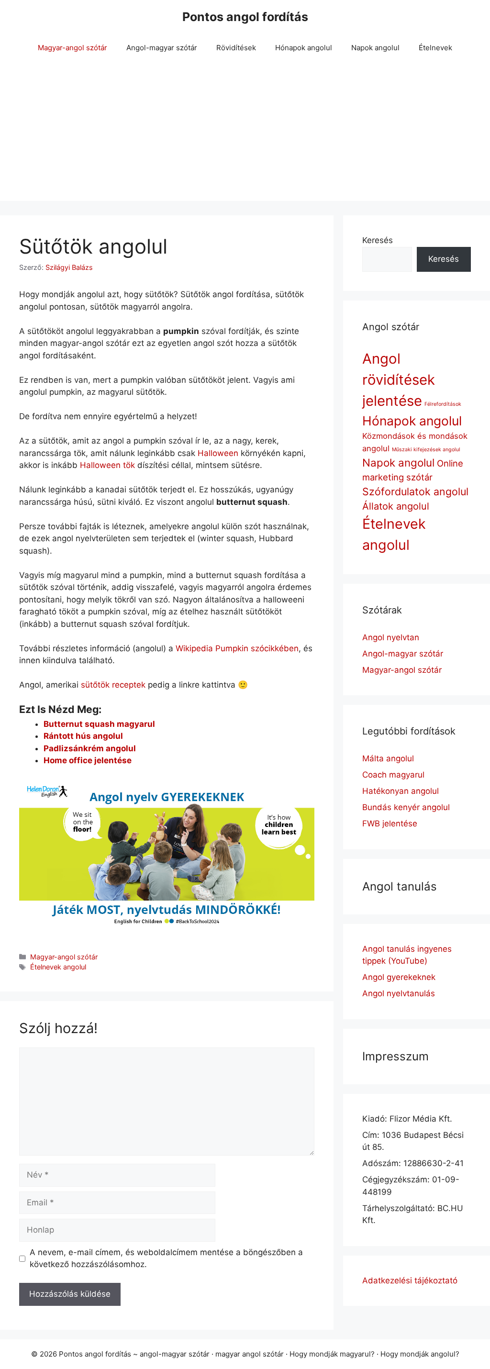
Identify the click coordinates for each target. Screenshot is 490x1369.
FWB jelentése (389, 823)
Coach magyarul (393, 774)
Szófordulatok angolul (415, 491)
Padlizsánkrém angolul (90, 748)
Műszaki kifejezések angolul (426, 449)
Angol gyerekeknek (398, 977)
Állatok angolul (395, 506)
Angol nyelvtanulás (398, 993)
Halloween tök (107, 465)
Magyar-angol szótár (72, 47)
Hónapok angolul (303, 47)
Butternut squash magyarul (99, 724)
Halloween (218, 453)
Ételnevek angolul (58, 967)
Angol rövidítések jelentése (398, 379)
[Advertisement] (245, 134)
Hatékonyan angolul (400, 791)
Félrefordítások (442, 404)
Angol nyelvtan (390, 637)
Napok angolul (375, 47)
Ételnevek (435, 47)
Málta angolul (388, 758)
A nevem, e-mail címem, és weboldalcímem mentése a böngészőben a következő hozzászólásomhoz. (166, 1258)
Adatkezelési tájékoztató (409, 1280)
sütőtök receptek (113, 685)
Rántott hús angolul (83, 736)
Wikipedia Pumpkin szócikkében (237, 648)
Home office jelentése (88, 760)
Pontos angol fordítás (245, 17)
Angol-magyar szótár (161, 47)
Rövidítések (236, 47)
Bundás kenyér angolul (406, 807)
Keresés (377, 240)
